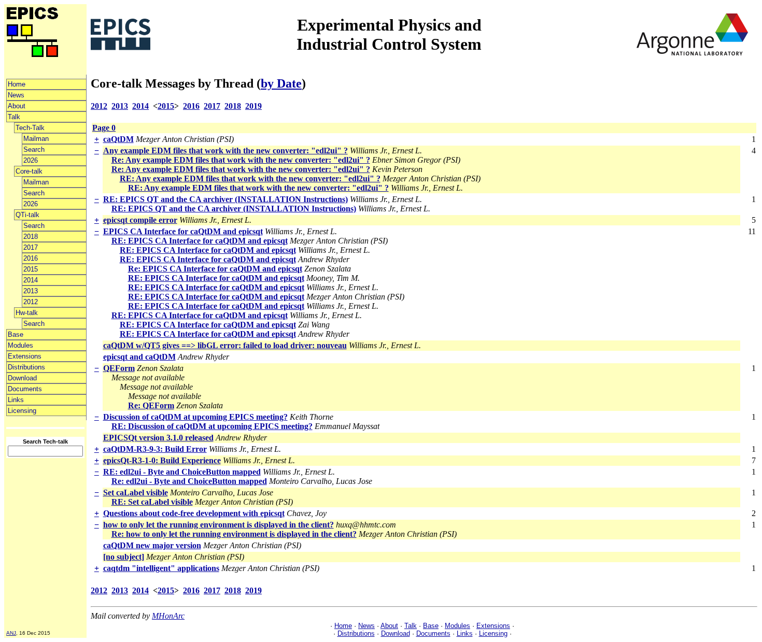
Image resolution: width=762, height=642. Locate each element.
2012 (30, 302)
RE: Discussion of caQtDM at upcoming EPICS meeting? (212, 426)
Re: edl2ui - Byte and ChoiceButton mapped (189, 481)
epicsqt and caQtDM (139, 356)
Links (16, 400)
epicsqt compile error (140, 220)
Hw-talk (27, 313)
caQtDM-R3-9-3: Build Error (155, 449)
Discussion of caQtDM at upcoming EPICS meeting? (195, 416)
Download (22, 378)
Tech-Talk (30, 128)
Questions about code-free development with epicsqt (194, 513)
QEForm (119, 368)
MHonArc (168, 615)
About (16, 106)
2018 (30, 236)
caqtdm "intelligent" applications (161, 568)
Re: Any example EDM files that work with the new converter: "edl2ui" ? (240, 159)
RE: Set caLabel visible (152, 501)
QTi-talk (27, 215)
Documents (25, 389)
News (16, 95)
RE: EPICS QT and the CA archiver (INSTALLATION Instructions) (225, 199)
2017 (30, 247)
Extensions (24, 356)
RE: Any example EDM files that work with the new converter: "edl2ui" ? (250, 178)
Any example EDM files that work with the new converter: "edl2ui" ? (225, 150)
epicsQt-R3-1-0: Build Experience (162, 460)
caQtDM (118, 139)
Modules (20, 345)
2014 (30, 280)
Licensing (22, 411)
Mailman (36, 138)
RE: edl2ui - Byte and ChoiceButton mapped (182, 471)
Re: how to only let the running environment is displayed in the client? (234, 534)
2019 (253, 106)
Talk (14, 117)
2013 (30, 291)
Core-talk (29, 171)
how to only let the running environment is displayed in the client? (218, 524)
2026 (30, 160)
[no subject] (123, 556)
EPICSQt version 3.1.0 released (158, 437)
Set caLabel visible (135, 492)
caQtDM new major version (152, 545)
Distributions (26, 367)
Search (34, 149)
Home (16, 84)
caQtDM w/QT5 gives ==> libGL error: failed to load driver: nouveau (225, 345)
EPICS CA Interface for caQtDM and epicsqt (183, 231)
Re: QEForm (151, 405)
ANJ (11, 633)
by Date (281, 83)
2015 (30, 269)
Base (15, 334)
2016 (30, 258)
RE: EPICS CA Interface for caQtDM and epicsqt (199, 240)
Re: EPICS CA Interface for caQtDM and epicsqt (215, 268)
